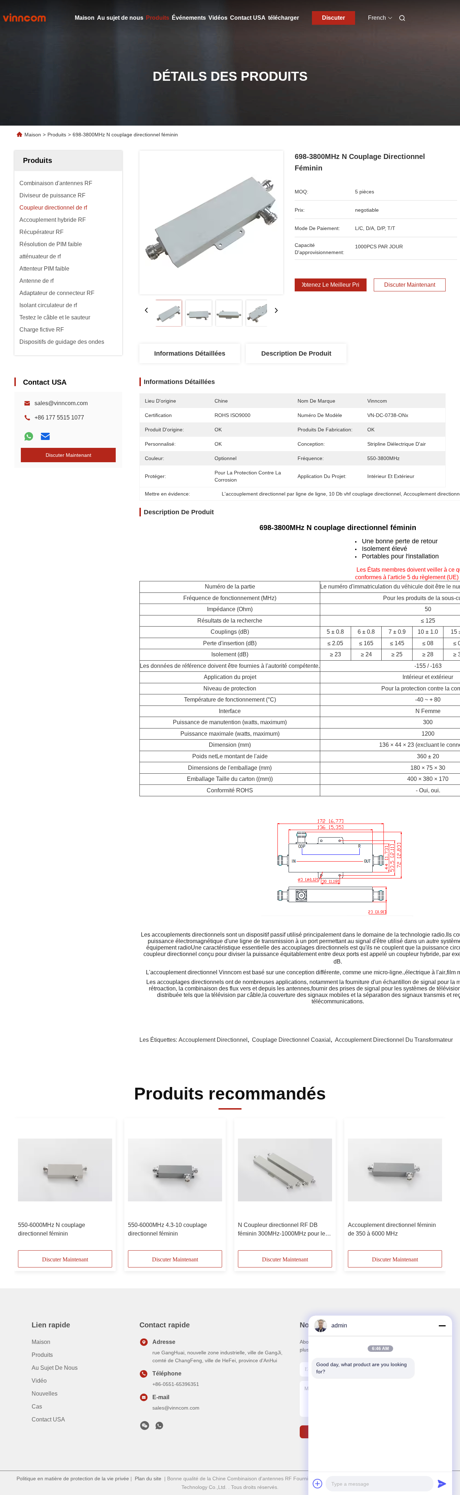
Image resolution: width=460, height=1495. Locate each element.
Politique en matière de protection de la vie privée (73, 1478)
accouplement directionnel (213, 1040)
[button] (27, 1187)
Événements (189, 18)
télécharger (283, 18)
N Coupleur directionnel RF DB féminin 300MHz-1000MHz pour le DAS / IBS (281, 1230)
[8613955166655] (159, 1427)
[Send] (442, 1483)
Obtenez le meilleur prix (330, 285)
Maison (85, 18)
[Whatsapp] (28, 436)
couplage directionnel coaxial (291, 1040)
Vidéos (217, 18)
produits (42, 1355)
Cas (37, 1406)
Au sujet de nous (120, 18)
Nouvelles (45, 1394)
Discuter (333, 18)
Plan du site (148, 1478)
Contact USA (248, 18)
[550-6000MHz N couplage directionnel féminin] (65, 1170)
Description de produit (296, 353)
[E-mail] (45, 436)
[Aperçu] (24, 18)
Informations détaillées (189, 353)
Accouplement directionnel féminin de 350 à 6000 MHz (392, 1229)
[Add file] (318, 1483)
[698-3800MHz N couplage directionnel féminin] (211, 222)
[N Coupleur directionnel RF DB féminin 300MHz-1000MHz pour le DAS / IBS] (285, 1170)
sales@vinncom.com (61, 403)
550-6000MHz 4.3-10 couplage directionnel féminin (167, 1229)
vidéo (39, 1381)
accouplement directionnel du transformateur (394, 1040)
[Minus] (442, 1325)
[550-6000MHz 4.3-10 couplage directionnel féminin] (175, 1170)
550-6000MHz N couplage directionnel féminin (51, 1229)
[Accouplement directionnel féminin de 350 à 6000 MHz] (395, 1170)
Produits (157, 18)
